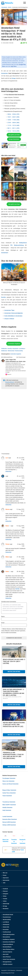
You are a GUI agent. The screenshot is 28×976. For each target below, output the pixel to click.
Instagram (5, 893)
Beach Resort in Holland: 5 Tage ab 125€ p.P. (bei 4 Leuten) (14, 661)
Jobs (4, 882)
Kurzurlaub (15, 348)
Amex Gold (5, 954)
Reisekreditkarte (9, 382)
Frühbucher (4, 348)
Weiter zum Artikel (14, 671)
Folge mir (9, 374)
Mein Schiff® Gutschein (9, 804)
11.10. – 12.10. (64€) (13, 125)
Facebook (5, 888)
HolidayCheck (23, 242)
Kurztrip (3, 297)
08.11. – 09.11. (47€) (13, 128)
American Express (7, 951)
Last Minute (22, 348)
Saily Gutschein (6, 810)
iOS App (5, 906)
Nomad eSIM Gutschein (9, 822)
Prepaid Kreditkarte (8, 944)
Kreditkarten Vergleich (9, 939)
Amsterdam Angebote (14, 343)
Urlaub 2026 (6, 927)
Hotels (9, 7)
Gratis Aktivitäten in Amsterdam (13, 316)
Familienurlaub (7, 932)
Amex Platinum (7, 956)
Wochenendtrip (19, 350)
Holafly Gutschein (7, 807)
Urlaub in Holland (9, 318)
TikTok (4, 896)
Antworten (8, 471)
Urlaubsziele (6, 924)
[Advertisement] (14, 409)
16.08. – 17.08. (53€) (13, 120)
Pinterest (5, 891)
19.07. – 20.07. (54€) (13, 117)
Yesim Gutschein (7, 795)
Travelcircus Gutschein (8, 802)
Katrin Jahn (22, 361)
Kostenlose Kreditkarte (9, 942)
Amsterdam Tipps (9, 310)
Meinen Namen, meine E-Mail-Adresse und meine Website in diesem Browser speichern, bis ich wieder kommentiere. (13, 630)
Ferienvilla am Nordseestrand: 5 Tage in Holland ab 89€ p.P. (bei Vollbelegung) (13, 755)
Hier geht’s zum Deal (14, 134)
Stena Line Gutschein (8, 781)
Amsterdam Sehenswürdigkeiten (13, 313)
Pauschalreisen (7, 917)
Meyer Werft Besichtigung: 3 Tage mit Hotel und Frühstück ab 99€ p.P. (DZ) (14, 724)
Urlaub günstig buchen (8, 934)
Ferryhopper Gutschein (8, 778)
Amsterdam (4, 73)
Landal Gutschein (7, 816)
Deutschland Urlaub (8, 914)
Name (3, 616)
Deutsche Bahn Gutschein (9, 819)
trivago (14, 78)
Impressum (6, 877)
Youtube (5, 898)
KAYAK (17, 589)
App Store (13, 66)
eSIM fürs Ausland (7, 964)
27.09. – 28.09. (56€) (13, 122)
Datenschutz (6, 880)
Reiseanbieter (6, 937)
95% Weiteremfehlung (17, 245)
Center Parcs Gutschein (9, 793)
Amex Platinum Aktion (8, 949)
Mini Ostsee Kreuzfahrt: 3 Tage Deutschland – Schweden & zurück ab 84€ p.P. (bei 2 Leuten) (13, 692)
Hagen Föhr (12, 359)
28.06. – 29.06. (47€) (13, 114)
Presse (4, 875)
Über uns (5, 872)
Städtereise (4, 350)
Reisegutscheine (7, 961)
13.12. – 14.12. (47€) (13, 131)
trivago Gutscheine (14, 139)
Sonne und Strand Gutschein (10, 784)
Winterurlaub (11, 350)
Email (2, 622)
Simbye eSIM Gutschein (9, 825)
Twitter (5, 901)
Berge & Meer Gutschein (9, 790)
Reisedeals (4, 7)
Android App (6, 903)
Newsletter (6, 908)
